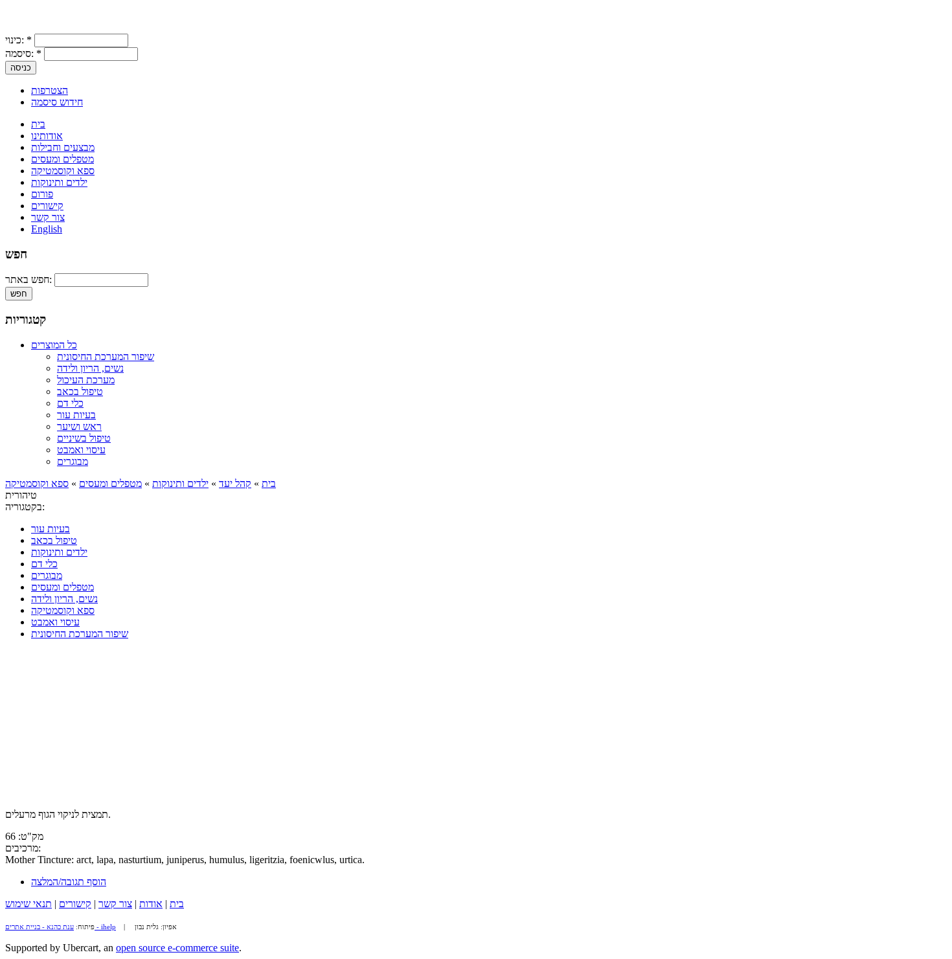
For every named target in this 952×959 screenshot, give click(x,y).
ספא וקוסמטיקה (63, 170)
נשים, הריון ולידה (90, 368)
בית (38, 124)
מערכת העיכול (86, 379)
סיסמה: (23, 53)
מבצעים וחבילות (63, 147)
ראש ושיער (79, 426)
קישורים (47, 205)
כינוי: (18, 39)
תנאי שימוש (28, 903)
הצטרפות (49, 90)
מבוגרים (72, 461)
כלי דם (70, 403)
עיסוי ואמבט (81, 449)
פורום (42, 193)
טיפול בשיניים (84, 438)
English (46, 228)
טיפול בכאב (80, 391)
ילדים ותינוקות (59, 182)
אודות (151, 903)
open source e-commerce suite (177, 947)
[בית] (18, 27)
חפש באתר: (29, 279)
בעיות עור (76, 414)
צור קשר (48, 217)
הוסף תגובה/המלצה (68, 881)
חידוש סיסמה (57, 101)
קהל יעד (235, 483)
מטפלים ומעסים (62, 158)
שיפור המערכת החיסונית (105, 356)
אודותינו (47, 135)
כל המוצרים (54, 344)
